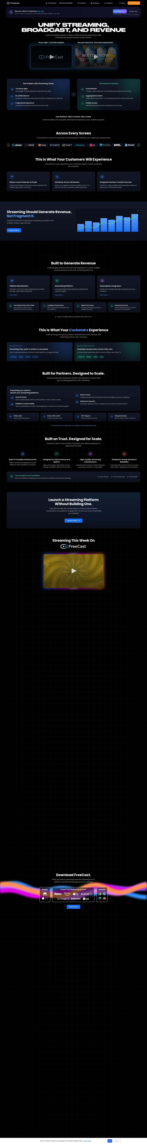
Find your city (133, 11)
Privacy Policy (87, 1141)
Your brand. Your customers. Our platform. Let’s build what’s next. (74, 426)
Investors (109, 3)
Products (83, 3)
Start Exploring (118, 11)
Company (96, 3)
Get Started (134, 3)
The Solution (52, 3)
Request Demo (14, 230)
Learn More (14, 295)
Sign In (123, 3)
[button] (8, 1140)
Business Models (67, 3)
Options (116, 1141)
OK (110, 1141)
